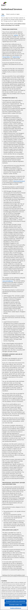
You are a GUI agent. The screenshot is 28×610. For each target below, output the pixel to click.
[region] (14, 311)
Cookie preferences (15, 608)
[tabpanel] (14, 309)
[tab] (3, 14)
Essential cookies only (15, 604)
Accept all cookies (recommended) (15, 601)
